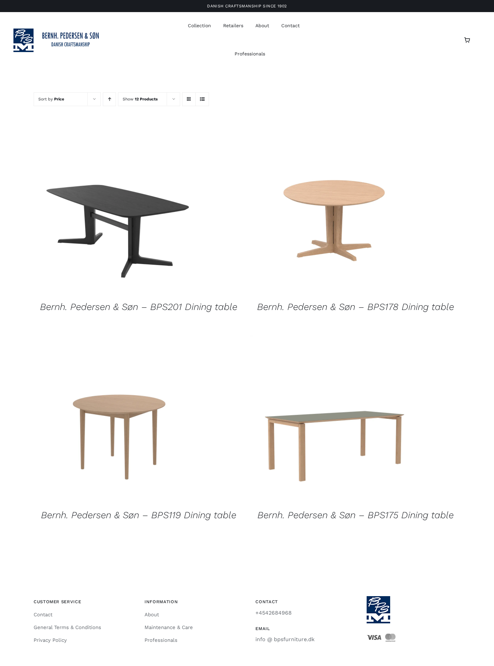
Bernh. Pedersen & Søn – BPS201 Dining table (138, 306)
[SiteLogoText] (60, 31)
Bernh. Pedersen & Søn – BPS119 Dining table (138, 515)
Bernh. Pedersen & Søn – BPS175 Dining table (355, 515)
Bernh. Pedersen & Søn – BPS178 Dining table (355, 306)
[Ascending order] (109, 99)
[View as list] (202, 99)
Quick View (117, 211)
